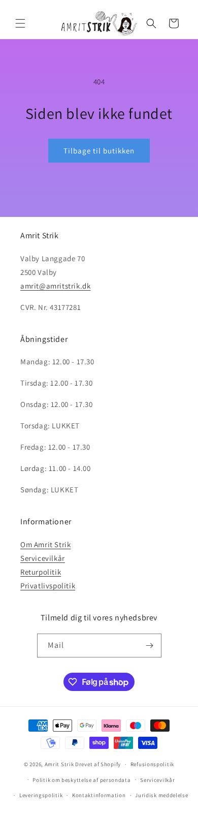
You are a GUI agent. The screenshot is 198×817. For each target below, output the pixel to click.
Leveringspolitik (40, 795)
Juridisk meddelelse (161, 795)
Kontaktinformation (99, 795)
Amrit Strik (59, 764)
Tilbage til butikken (99, 150)
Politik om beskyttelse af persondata (81, 779)
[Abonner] (150, 645)
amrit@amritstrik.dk (55, 286)
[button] (20, 23)
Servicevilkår (42, 558)
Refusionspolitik (152, 764)
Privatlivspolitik (47, 585)
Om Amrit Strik (45, 544)
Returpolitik (40, 572)
